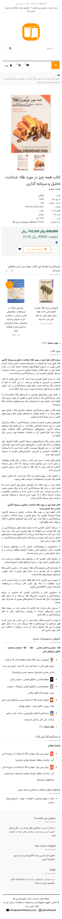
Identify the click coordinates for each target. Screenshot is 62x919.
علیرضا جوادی (54, 189)
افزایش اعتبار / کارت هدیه (17, 8)
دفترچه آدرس (48, 859)
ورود (6, 65)
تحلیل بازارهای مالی (51, 651)
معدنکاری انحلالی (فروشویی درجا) (33, 713)
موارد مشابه (53, 343)
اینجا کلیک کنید (18, 879)
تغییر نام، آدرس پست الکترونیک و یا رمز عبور (34, 855)
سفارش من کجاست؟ (39, 8)
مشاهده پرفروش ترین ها (24, 222)
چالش (41, 195)
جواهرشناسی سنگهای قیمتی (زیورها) (32, 686)
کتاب (52, 799)
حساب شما (53, 8)
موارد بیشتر (49, 727)
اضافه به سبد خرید (35, 249)
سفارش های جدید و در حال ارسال (24, 828)
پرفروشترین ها (19, 899)
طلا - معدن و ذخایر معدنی (48, 648)
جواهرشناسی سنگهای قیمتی (36, 679)
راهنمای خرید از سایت (44, 883)
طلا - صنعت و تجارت (17, 648)
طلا (31, 648)
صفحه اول (44, 899)
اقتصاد (30, 799)
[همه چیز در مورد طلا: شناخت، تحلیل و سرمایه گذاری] (39, 162)
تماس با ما (31, 11)
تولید (22, 799)
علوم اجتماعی (41, 799)
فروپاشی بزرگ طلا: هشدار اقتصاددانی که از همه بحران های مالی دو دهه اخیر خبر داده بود (46, 313)
